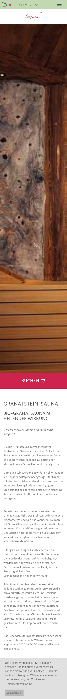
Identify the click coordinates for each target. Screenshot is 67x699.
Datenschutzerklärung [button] (18, 684)
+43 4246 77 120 (27, 5)
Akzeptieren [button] (14, 692)
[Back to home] (33, 17)
